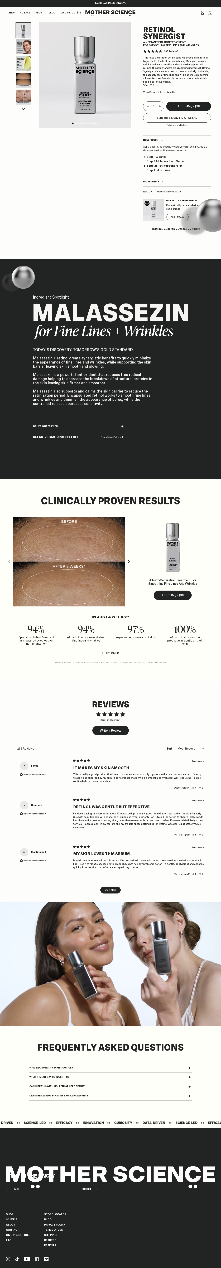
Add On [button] (147, 192)
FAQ (8, 1240)
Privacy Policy (55, 1224)
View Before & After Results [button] (159, 92)
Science (11, 1219)
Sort (169, 748)
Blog (48, 1219)
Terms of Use (53, 1229)
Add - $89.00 (177, 217)
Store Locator (55, 1214)
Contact (12, 1229)
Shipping (50, 1235)
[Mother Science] (110, 13)
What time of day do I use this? (49, 1077)
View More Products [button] (168, 192)
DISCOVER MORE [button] (110, 653)
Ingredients (151, 182)
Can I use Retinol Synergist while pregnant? (58, 1096)
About (10, 1224)
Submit (86, 1189)
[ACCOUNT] (202, 13)
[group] (85, 75)
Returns (50, 1240)
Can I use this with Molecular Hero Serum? (57, 1086)
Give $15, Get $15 (17, 1235)
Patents (50, 1245)
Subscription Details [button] (177, 125)
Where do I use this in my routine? (51, 1068)
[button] (23, 109)
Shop (9, 1214)
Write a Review (111, 732)
